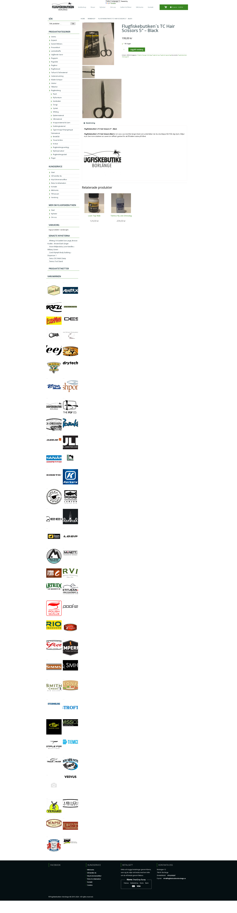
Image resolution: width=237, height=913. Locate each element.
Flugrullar (54, 62)
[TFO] (47, 737)
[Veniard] (47, 797)
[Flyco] (63, 397)
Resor (93, 7)
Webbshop (82, 7)
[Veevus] (63, 774)
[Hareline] (63, 452)
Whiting (56, 112)
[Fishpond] (63, 377)
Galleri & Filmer (125, 7)
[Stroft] (63, 698)
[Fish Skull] (47, 377)
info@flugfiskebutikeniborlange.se (174, 878)
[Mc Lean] (47, 547)
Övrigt (55, 105)
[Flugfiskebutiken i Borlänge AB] (47, 397)
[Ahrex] (63, 281)
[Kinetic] (47, 468)
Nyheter (103, 7)
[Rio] (47, 619)
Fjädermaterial (58, 115)
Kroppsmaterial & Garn (61, 122)
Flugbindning (155, 55)
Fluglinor (54, 65)
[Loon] (47, 527)
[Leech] (47, 507)
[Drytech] (63, 360)
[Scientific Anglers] (63, 619)
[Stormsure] (47, 698)
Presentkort (55, 47)
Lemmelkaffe (56, 51)
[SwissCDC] (63, 718)
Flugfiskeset (55, 69)
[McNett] (63, 547)
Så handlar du (56, 176)
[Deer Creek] (63, 344)
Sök (73, 24)
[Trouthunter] (63, 756)
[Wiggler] (47, 836)
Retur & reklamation (58, 183)
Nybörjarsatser (58, 151)
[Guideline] (47, 434)
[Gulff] (63, 434)
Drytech (54, 40)
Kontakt (150, 7)
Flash (55, 94)
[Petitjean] (63, 581)
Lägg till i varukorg (136, 50)
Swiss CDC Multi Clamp (57, 258)
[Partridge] (47, 581)
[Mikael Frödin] (47, 567)
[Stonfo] (63, 678)
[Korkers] (63, 468)
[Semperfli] (63, 639)
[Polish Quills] (47, 599)
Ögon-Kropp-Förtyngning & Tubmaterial (62, 131)
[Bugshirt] (63, 301)
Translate (113, 3)
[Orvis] (63, 567)
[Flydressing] (47, 417)
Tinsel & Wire (58, 140)
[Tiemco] (63, 737)
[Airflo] (47, 301)
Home (83, 19)
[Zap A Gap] (63, 836)
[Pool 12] (63, 599)
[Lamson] (63, 487)
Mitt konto (139, 7)
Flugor (53, 158)
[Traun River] (47, 756)
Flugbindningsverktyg (165, 55)
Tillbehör (139, 55)
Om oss (113, 7)
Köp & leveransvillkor (59, 179)
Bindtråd (56, 136)
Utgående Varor (57, 54)
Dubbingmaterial (59, 126)
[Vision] (63, 797)
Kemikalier (57, 101)
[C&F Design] (63, 315)
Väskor (53, 83)
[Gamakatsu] (63, 417)
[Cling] (47, 328)
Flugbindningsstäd (60, 154)
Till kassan (55, 194)
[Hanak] (47, 452)
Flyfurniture (57, 97)
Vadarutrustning (57, 76)
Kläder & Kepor (56, 80)
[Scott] (47, 639)
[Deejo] (47, 344)
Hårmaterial (57, 119)
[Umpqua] (47, 774)
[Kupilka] (47, 487)
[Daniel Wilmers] (63, 328)
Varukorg (54, 197)
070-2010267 (171, 875)
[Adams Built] (47, 281)
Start (53, 172)
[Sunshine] (47, 718)
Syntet (55, 108)
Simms (53, 37)
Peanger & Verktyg (147, 55)
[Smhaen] (63, 659)
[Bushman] (47, 315)
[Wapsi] (47, 817)
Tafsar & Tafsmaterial (59, 72)
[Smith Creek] (47, 678)
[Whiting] (63, 817)
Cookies (89, 885)
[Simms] (47, 659)
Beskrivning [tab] (90, 123)
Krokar (55, 144)
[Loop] (63, 527)
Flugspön (54, 58)
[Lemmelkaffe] (63, 507)
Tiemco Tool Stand (56, 261)
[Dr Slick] (47, 360)
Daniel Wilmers (56, 44)
